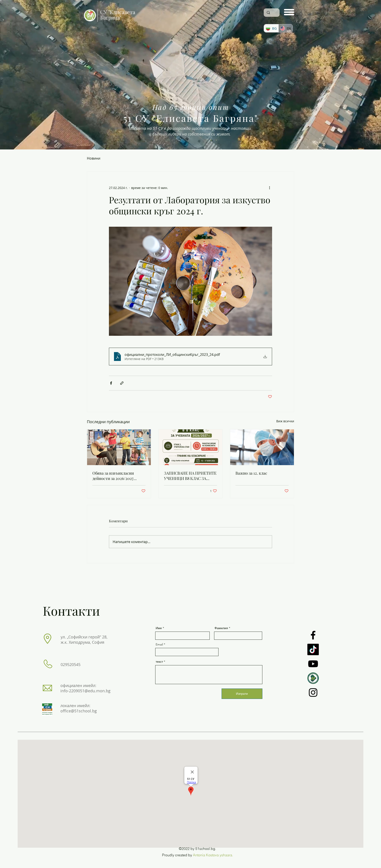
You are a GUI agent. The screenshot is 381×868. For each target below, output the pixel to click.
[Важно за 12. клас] (262, 447)
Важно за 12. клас (251, 473)
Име (159, 628)
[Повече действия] (269, 187)
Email (159, 644)
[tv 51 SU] (313, 678)
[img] (109, 22)
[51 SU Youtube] (313, 664)
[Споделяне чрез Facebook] (111, 383)
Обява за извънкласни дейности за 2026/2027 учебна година (113, 475)
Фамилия (221, 628)
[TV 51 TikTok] (313, 649)
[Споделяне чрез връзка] (122, 383)
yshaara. (226, 855)
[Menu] (289, 12)
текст (159, 661)
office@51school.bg (78, 710)
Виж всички (285, 421)
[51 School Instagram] (313, 692)
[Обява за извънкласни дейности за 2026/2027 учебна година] (119, 447)
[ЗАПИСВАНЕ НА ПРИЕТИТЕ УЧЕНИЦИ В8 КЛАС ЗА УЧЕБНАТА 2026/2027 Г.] (190, 447)
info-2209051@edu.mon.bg (85, 690)
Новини (93, 158)
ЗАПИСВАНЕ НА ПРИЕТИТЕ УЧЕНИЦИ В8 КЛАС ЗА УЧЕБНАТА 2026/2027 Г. (190, 475)
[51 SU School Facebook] (313, 635)
